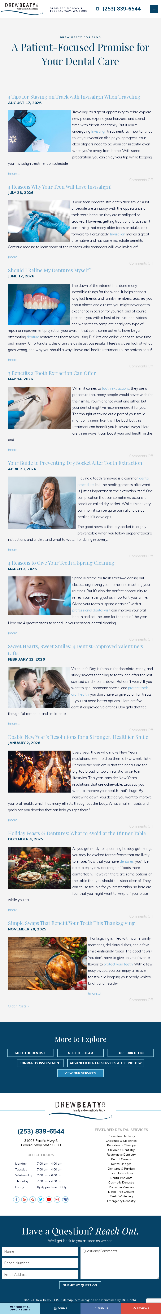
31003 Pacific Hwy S (41, 1142)
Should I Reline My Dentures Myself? (49, 270)
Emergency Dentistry (121, 1201)
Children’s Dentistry (121, 1150)
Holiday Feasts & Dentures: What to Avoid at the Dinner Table (77, 833)
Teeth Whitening (121, 1196)
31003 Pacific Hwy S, (69, 9)
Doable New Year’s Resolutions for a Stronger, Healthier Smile (78, 736)
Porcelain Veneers (121, 1187)
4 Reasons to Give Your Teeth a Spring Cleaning (61, 562)
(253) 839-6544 (121, 9)
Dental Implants (121, 1178)
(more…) (14, 173)
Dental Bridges (121, 1164)
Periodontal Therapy (121, 1145)
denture (33, 337)
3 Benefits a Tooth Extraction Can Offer (52, 373)
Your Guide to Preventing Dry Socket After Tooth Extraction (75, 462)
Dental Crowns (121, 1159)
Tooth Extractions (121, 1173)
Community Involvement (40, 1063)
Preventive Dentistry (121, 1136)
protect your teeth (118, 964)
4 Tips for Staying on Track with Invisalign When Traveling (74, 96)
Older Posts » (18, 1006)
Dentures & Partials (121, 1168)
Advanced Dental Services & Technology (106, 1063)
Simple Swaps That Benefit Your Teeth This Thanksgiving (71, 923)
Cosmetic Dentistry (121, 1182)
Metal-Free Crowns (121, 1192)
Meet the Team (80, 1053)
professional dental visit (91, 610)
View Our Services (80, 1073)
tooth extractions (115, 388)
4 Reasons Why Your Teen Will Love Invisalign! (60, 186)
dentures (127, 861)
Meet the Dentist (30, 1053)
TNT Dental (129, 1300)
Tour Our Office (131, 1053)
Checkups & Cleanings (121, 1141)
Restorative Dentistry (121, 1154)
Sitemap (67, 1300)
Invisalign (98, 131)
